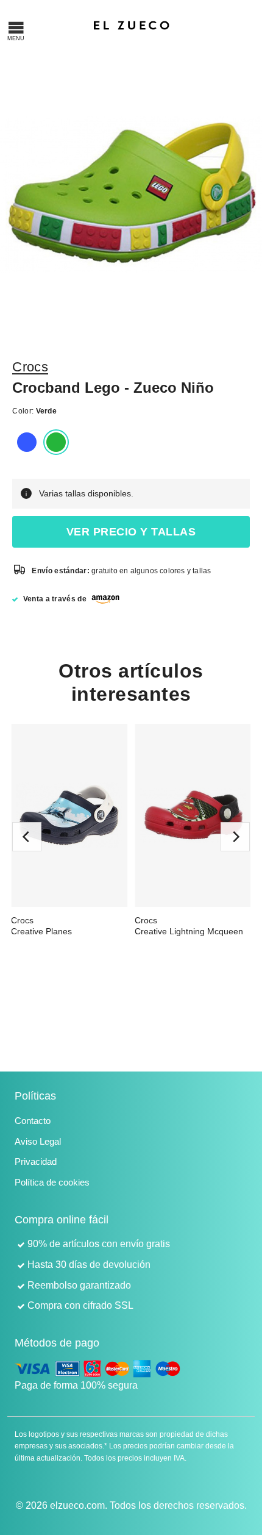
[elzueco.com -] (131, 24)
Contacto (33, 1120)
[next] (235, 836)
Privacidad (36, 1161)
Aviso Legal (38, 1141)
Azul (27, 442)
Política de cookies (52, 1182)
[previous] (26, 836)
